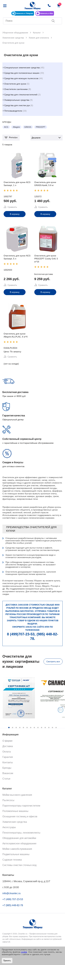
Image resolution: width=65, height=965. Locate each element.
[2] (7, 190)
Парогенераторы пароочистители (21, 805)
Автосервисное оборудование (19, 843)
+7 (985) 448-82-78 (12, 905)
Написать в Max (46, 13)
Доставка (7, 746)
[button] (9, 727)
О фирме (7, 741)
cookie (24, 952)
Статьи (6, 778)
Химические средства (14, 822)
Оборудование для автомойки (19, 838)
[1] (4, 190)
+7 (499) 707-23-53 (12, 899)
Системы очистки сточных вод (19, 865)
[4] (13, 190)
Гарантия (7, 757)
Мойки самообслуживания (17, 849)
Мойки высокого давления (17, 795)
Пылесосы (8, 800)
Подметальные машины (15, 854)
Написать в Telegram (24, 13)
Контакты (7, 762)
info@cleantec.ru (11, 893)
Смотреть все (53, 661)
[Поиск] (53, 21)
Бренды (6, 768)
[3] (10, 190)
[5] (16, 190)
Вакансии (7, 773)
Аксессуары (9, 827)
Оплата (6, 751)
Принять (7, 960)
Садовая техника (12, 859)
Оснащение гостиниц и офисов (19, 816)
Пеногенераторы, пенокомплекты (21, 832)
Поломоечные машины (15, 811)
